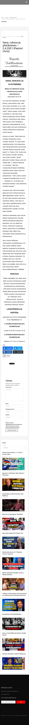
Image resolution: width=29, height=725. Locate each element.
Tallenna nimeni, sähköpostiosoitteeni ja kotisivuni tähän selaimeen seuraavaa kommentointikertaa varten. (14, 425)
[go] (25, 447)
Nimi (7, 403)
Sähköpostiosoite (10, 409)
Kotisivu (8, 414)
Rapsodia (7, 715)
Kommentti (9, 387)
